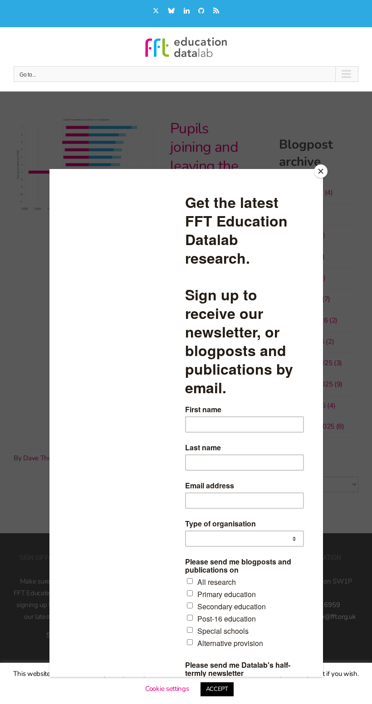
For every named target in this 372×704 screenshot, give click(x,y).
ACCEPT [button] (217, 689)
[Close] (321, 171)
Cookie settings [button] (167, 688)
